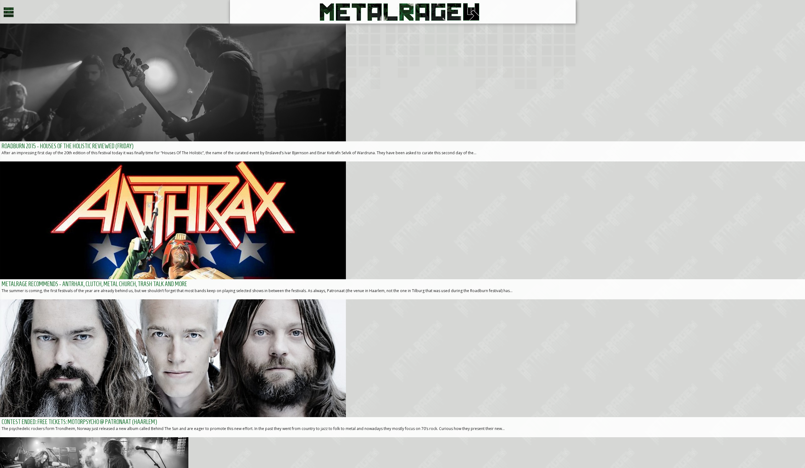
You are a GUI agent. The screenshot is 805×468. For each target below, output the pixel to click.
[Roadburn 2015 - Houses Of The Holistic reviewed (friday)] (402, 92)
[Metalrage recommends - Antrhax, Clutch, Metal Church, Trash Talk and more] (402, 230)
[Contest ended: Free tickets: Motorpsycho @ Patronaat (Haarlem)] (402, 368)
